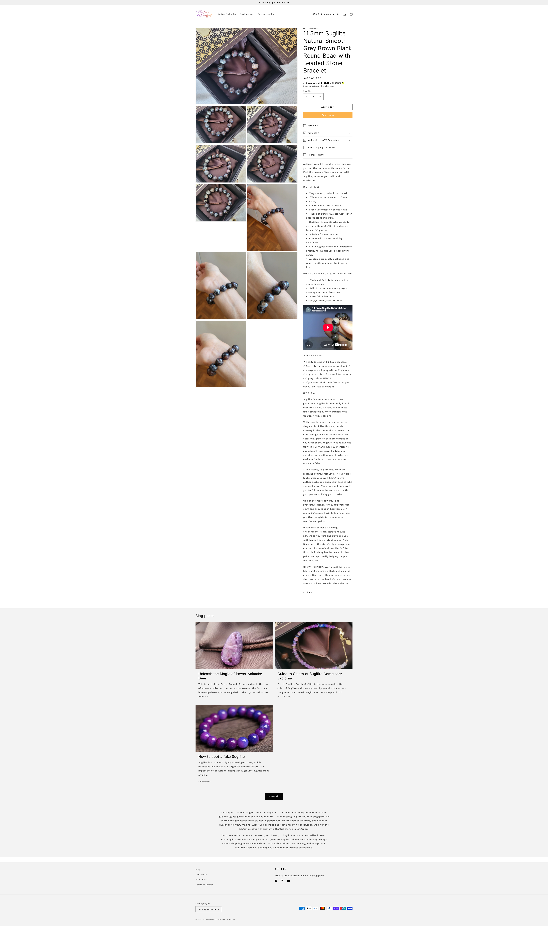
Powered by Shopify (226, 919)
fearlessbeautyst (210, 919)
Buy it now (328, 115)
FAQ (198, 869)
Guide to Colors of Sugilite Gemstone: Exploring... (309, 676)
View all (274, 796)
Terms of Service (204, 884)
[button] (338, 14)
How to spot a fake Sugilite (221, 756)
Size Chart (201, 879)
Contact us (201, 874)
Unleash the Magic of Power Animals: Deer (230, 676)
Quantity (307, 91)
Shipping (307, 86)
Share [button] (310, 592)
